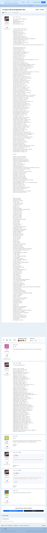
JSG (7, 349)
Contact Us (11, 531)
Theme (3, 531)
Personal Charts (16, 12)
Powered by (41, 531)
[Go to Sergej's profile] (25, 340)
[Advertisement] (23, 329)
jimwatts (7, 495)
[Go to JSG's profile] (21, 340)
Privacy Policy (7, 531)
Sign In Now (34, 510)
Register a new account (13, 510)
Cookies (15, 531)
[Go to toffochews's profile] (7, 19)
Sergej (7, 441)
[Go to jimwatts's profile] (23, 340)
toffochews (5, 12)
